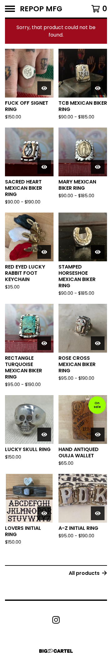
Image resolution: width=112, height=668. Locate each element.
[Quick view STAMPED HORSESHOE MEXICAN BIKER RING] (98, 252)
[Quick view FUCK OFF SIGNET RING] (44, 88)
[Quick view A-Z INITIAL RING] (98, 513)
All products (84, 573)
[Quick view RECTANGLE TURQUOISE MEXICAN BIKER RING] (44, 343)
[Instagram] (56, 619)
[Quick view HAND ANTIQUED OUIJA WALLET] (98, 434)
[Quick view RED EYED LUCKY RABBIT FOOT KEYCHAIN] (44, 252)
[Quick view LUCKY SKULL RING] (44, 434)
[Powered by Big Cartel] (56, 650)
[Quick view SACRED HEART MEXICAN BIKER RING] (44, 167)
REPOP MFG (41, 9)
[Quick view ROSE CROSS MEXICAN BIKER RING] (98, 343)
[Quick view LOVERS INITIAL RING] (44, 513)
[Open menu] (10, 9)
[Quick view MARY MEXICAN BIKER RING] (98, 167)
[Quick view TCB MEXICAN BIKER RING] (98, 88)
